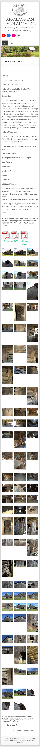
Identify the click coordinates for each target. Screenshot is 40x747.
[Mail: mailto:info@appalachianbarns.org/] (19, 35)
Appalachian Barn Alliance (20, 21)
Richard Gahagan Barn (26, 731)
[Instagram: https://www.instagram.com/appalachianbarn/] (14, 35)
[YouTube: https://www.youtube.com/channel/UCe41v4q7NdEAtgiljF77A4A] (4, 35)
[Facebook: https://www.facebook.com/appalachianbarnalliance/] (9, 35)
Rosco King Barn (11, 725)
